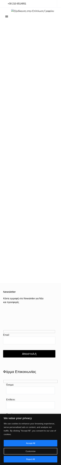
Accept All (30, 443)
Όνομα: (10, 384)
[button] (15, 4)
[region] (30, 439)
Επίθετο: (10, 399)
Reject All (30, 459)
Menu (6, 16)
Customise (31, 451)
